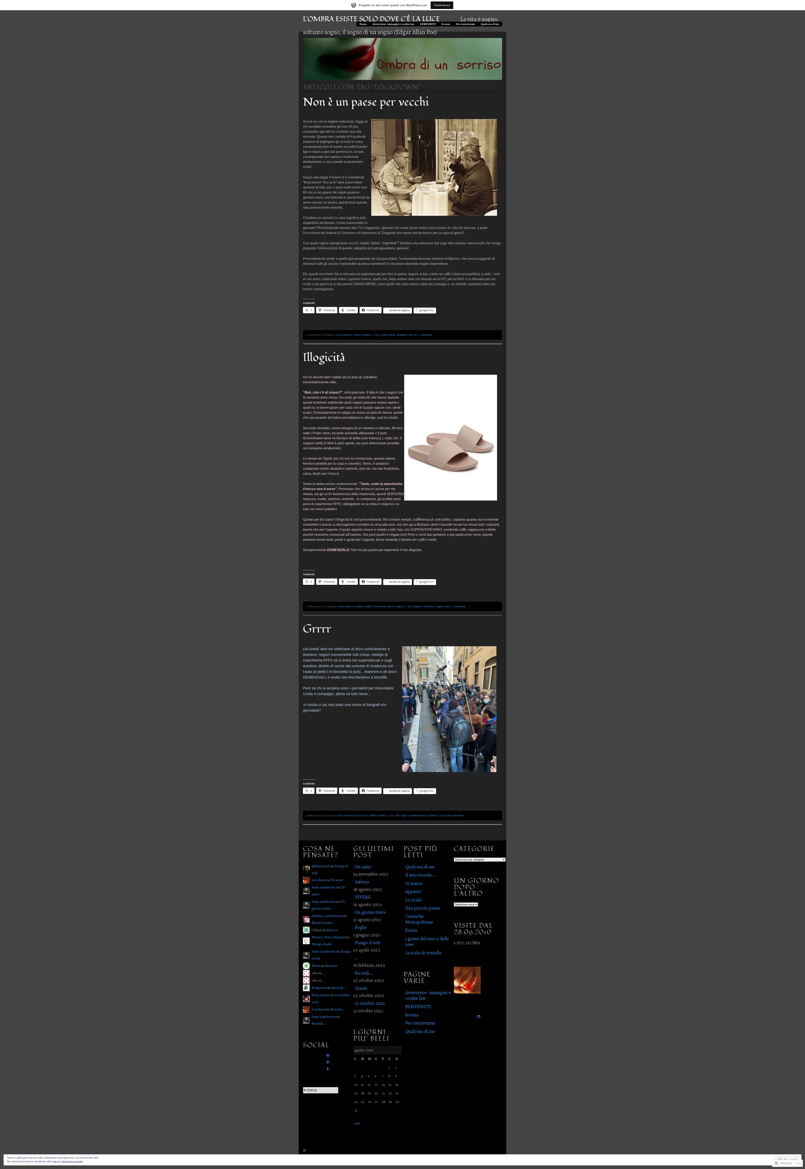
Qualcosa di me (490, 24)
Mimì (316, 965)
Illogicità (324, 357)
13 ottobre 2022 (370, 1003)
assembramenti (417, 815)
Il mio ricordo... (420, 875)
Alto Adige (401, 815)
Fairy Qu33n (321, 994)
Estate (411, 930)
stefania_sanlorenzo (327, 915)
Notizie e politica (362, 335)
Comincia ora (442, 5)
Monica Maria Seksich (328, 937)
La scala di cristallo (423, 952)
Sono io (332, 929)
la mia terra (360, 815)
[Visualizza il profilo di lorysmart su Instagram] (327, 1056)
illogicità (417, 606)
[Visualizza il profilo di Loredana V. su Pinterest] (327, 1062)
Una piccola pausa (422, 908)
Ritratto (331, 965)
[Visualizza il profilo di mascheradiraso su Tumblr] (327, 1069)
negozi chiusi (443, 606)
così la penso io (344, 335)
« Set (356, 1123)
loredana (318, 879)
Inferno (362, 882)
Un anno (336, 879)
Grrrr (317, 629)
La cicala (413, 900)
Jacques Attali (387, 335)
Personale (380, 606)
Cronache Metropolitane (419, 919)
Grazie (361, 988)
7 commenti (425, 335)
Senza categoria (396, 606)
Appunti (413, 891)
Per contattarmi (465, 24)
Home (363, 24)
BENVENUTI (428, 24)
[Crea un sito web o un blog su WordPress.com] (304, 1150)
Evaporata (319, 987)
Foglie (361, 927)
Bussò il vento (322, 922)
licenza (445, 24)
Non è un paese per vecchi (366, 102)
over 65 (413, 335)
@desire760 (321, 866)
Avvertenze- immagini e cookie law (393, 24)
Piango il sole (322, 944)
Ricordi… (339, 987)
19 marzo (413, 883)
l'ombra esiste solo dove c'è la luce (371, 19)
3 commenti (458, 606)
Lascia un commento (451, 815)
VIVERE (363, 897)
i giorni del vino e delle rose (427, 941)
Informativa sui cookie (72, 1161)
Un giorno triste (370, 912)
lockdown (402, 335)
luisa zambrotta (324, 887)
